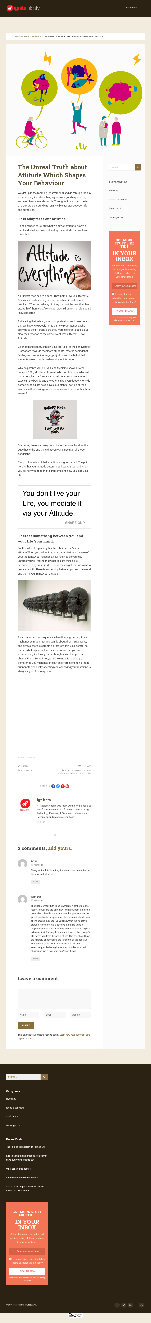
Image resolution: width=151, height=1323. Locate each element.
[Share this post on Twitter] (58, 786)
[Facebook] (40, 822)
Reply (35, 882)
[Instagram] (130, 1305)
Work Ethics (85, 773)
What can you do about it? (19, 1168)
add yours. (60, 848)
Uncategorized (116, 217)
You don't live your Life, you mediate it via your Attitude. (52, 502)
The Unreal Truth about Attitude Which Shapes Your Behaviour (52, 175)
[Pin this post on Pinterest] (63, 786)
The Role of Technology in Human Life (26, 1146)
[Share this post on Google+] (67, 786)
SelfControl (115, 208)
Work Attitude (72, 773)
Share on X (75, 522)
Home (26, 37)
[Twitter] (44, 822)
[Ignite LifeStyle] (24, 7)
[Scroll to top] (141, 1305)
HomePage (131, 7)
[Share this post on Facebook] (53, 786)
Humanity (36, 37)
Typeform (31, 757)
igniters (24, 766)
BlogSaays (31, 1305)
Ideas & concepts (118, 199)
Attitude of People (74, 770)
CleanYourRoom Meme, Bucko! (22, 1177)
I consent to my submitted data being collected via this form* (124, 298)
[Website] (37, 822)
